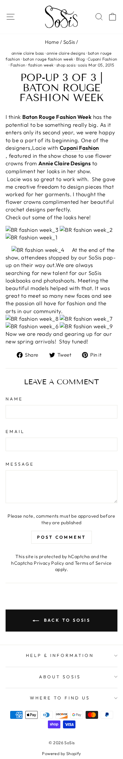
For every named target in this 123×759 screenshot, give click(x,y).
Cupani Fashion (102, 59)
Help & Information (60, 655)
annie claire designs (66, 53)
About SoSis (60, 676)
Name (14, 398)
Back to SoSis (66, 620)
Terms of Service (93, 563)
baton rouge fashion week (48, 59)
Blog (80, 59)
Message (20, 464)
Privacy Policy (49, 563)
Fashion (18, 65)
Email (15, 431)
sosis (82, 65)
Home (52, 42)
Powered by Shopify (61, 753)
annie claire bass (27, 53)
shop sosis (65, 65)
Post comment (61, 537)
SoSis (69, 42)
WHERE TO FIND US (60, 697)
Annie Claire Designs (64, 163)
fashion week (41, 65)
